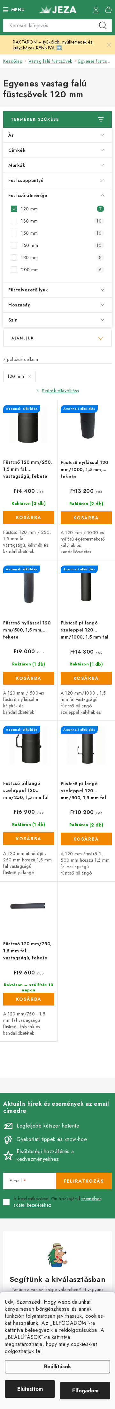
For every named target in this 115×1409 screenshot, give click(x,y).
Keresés (103, 25)
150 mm (61, 233)
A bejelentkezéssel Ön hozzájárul (57, 1202)
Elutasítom (30, 1389)
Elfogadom (85, 1390)
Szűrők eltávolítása (60, 390)
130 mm (61, 221)
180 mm (61, 257)
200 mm (61, 269)
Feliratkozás (84, 1181)
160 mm (61, 245)
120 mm (61, 209)
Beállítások (57, 1366)
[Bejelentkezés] (95, 9)
